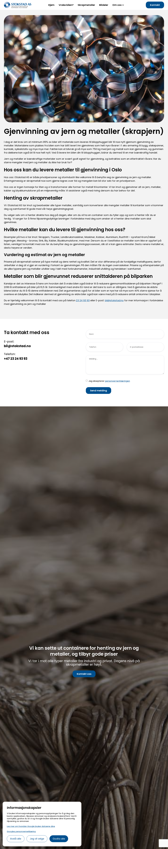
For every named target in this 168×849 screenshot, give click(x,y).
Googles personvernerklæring (21, 831)
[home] (17, 5)
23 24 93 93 (83, 300)
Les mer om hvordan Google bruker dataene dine (31, 826)
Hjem (51, 5)
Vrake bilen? (66, 5)
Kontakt (155, 5)
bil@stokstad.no (114, 300)
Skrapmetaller (86, 5)
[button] (118, 5)
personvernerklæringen (117, 381)
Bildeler (103, 5)
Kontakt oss (84, 674)
